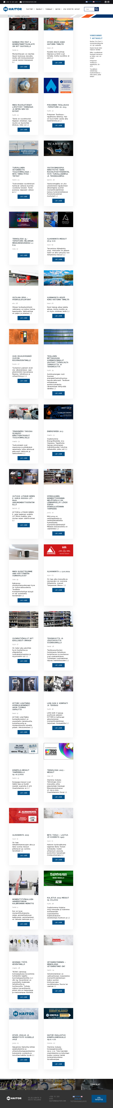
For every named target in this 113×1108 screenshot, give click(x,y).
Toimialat (48, 9)
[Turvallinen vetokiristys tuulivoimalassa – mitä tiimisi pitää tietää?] (23, 148)
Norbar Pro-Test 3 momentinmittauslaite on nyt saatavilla (97, 43)
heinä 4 (15, 907)
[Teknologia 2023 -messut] (58, 751)
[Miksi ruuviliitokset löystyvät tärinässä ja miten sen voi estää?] (23, 85)
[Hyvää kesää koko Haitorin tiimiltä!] (58, 22)
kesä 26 (50, 303)
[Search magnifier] (96, 9)
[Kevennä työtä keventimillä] (23, 943)
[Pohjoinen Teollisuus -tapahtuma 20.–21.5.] (58, 85)
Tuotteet (29, 9)
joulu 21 (15, 1043)
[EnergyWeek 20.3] (58, 412)
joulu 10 (50, 512)
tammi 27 (16, 508)
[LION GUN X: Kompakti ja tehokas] (58, 683)
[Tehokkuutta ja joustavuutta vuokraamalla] (58, 619)
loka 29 (15, 579)
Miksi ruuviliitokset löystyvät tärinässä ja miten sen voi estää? (96, 55)
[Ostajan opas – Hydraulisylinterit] (23, 278)
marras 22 (51, 1043)
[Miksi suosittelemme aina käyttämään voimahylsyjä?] (23, 552)
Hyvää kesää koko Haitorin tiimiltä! (96, 49)
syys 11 (15, 839)
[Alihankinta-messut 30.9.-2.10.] (58, 219)
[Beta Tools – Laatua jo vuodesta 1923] (58, 813)
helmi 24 (50, 970)
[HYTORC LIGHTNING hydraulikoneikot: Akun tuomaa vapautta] (23, 683)
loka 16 (50, 776)
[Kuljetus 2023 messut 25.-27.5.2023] (58, 878)
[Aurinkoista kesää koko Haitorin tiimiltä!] (58, 278)
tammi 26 (51, 180)
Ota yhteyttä (68, 9)
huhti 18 (50, 709)
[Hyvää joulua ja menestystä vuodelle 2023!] (23, 1013)
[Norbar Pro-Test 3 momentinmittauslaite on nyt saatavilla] (23, 22)
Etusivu (10, 16)
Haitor (57, 9)
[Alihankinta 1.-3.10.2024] (58, 550)
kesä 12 (15, 713)
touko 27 (15, 364)
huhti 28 (50, 904)
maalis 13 (51, 435)
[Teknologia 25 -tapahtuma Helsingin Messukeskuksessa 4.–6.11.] (23, 220)
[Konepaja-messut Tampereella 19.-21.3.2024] (23, 748)
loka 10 (15, 249)
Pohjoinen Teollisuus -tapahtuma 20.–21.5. (95, 63)
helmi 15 (15, 778)
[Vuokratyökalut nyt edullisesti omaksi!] (23, 619)
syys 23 (50, 575)
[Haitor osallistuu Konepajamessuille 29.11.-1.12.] (58, 1013)
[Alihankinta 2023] (23, 815)
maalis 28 (16, 968)
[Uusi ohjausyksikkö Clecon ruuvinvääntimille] (23, 336)
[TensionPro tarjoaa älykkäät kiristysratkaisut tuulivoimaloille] (23, 412)
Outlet (77, 9)
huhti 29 (50, 370)
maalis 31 (16, 441)
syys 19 (50, 245)
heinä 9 (15, 50)
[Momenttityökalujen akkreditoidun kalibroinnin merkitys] (23, 882)
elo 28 (15, 303)
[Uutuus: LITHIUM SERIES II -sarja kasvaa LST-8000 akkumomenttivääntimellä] (23, 476)
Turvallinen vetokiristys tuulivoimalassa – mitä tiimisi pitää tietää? (95, 72)
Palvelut (39, 9)
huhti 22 (15, 115)
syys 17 (15, 644)
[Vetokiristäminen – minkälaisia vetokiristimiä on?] (58, 940)
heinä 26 (50, 646)
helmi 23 (15, 180)
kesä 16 (50, 48)
